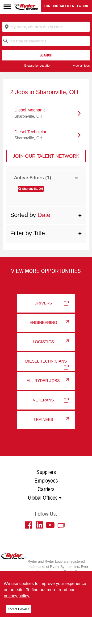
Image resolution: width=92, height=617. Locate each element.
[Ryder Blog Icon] (62, 525)
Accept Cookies (18, 609)
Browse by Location (37, 65)
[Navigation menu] (7, 7)
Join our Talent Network (65, 6)
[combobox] (46, 27)
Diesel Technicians (46, 361)
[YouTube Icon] (51, 525)
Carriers (46, 489)
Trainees (43, 419)
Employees (46, 480)
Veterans (43, 400)
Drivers (43, 303)
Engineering (43, 322)
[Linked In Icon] (40, 525)
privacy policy (17, 596)
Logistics (43, 342)
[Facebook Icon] (29, 525)
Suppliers (46, 472)
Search (46, 55)
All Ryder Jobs (43, 380)
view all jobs (81, 65)
